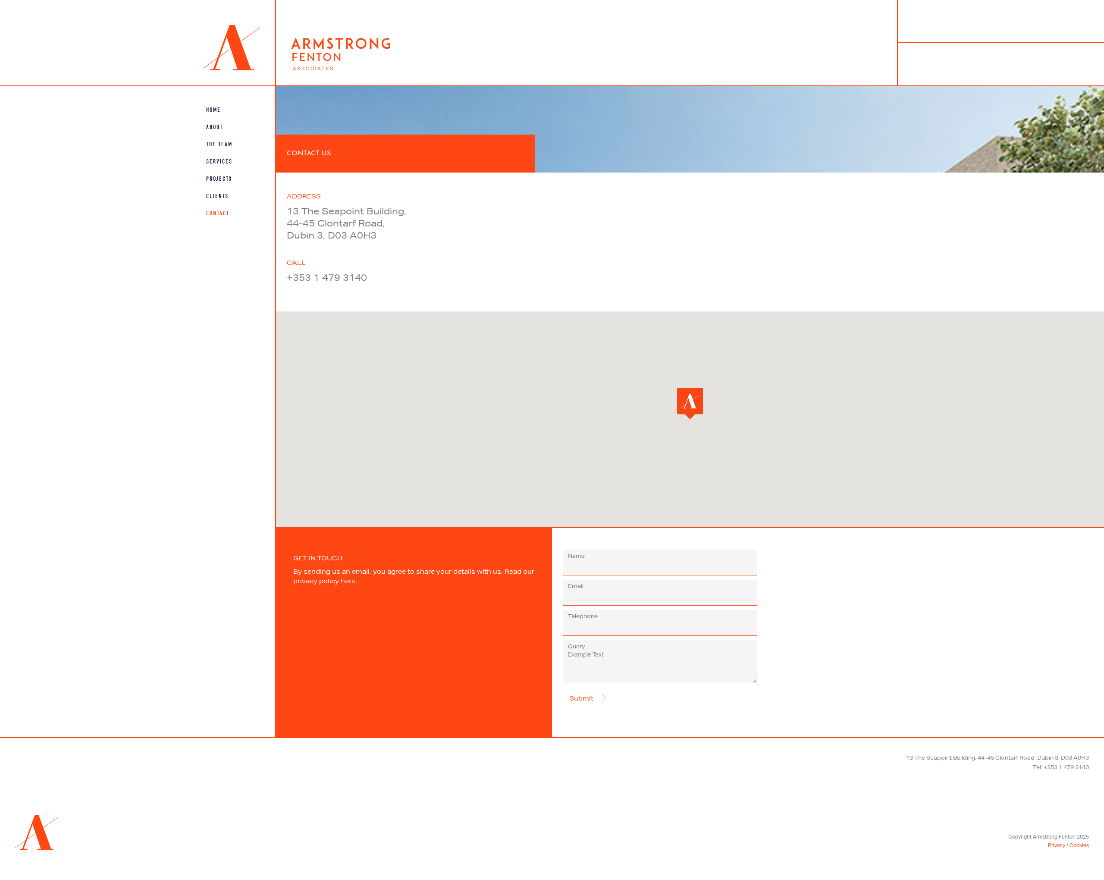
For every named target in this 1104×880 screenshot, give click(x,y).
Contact (217, 213)
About (214, 127)
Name (576, 555)
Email (575, 586)
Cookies (1079, 845)
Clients (217, 196)
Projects (219, 178)
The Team (219, 144)
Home (213, 109)
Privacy (1056, 845)
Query (576, 646)
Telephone (583, 616)
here (348, 581)
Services (219, 161)
